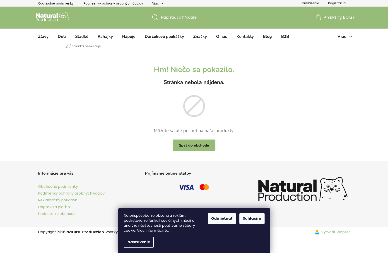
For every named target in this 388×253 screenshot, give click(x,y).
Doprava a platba (54, 207)
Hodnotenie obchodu (56, 213)
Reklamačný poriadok (57, 200)
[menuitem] (43, 36)
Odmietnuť (221, 218)
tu (166, 230)
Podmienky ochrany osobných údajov (113, 3)
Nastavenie (139, 242)
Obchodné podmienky (56, 3)
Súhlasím (252, 218)
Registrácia (337, 3)
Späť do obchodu (194, 145)
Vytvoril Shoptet (335, 232)
